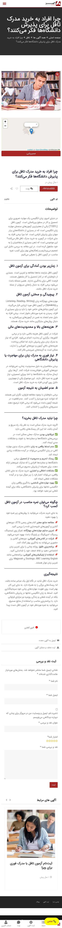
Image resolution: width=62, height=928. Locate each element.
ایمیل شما (52, 695)
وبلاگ (38, 902)
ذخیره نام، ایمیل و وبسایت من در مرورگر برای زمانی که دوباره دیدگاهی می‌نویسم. (32, 715)
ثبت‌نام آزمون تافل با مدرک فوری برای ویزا (31, 865)
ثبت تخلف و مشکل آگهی (45, 647)
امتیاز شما (52, 737)
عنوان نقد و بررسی (48, 723)
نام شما (53, 681)
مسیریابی (31, 153)
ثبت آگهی (46, 902)
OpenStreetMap (42, 149)
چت (28, 188)
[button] (31, 131)
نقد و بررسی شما (49, 747)
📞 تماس (51, 921)
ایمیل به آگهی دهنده (47, 640)
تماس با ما (56, 902)
